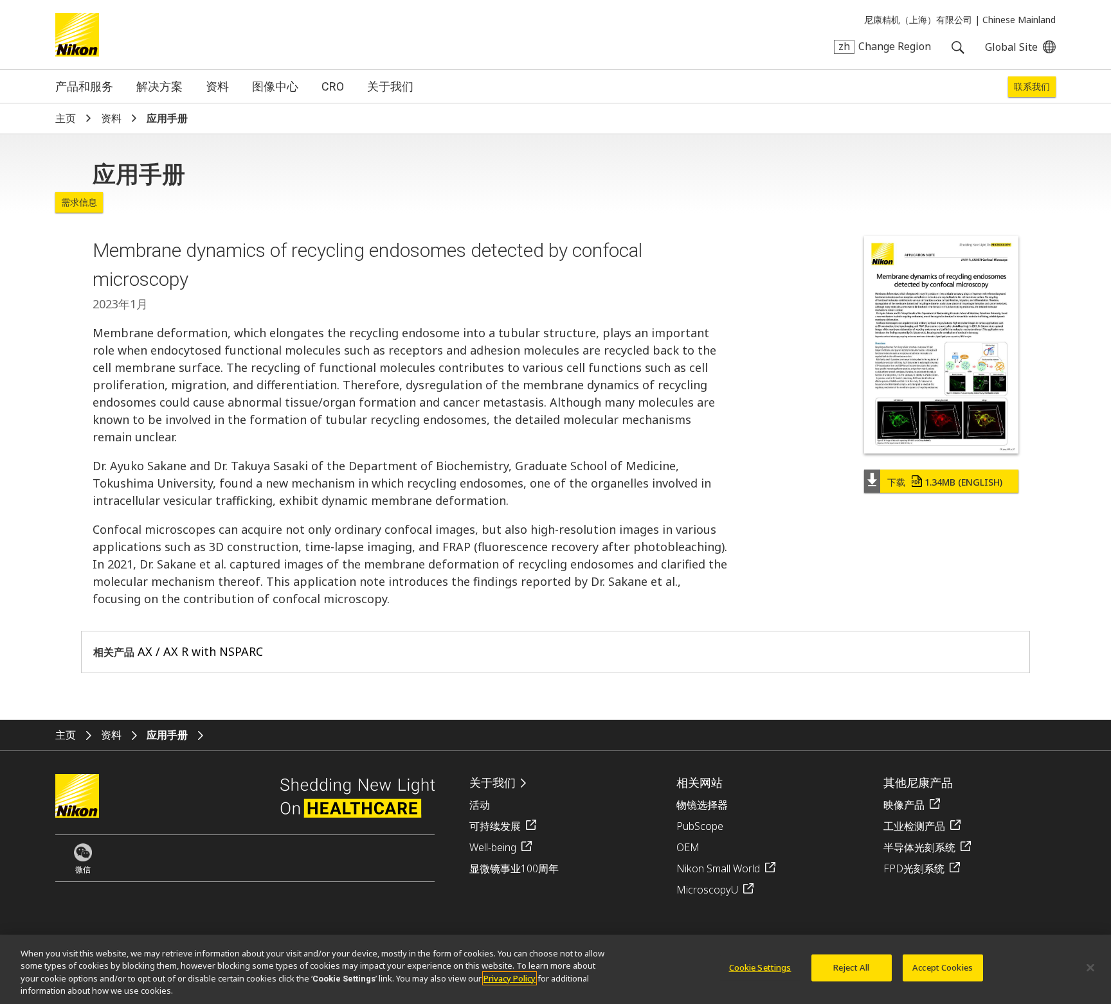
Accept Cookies (942, 967)
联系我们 (1032, 87)
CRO (332, 86)
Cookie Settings (760, 967)
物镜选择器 (702, 805)
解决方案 (159, 86)
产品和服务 (84, 86)
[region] (555, 969)
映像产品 (904, 805)
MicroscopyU (707, 890)
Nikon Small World (718, 868)
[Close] (1090, 967)
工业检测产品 (914, 826)
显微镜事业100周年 (514, 868)
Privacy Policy (509, 978)
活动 (479, 805)
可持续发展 (495, 826)
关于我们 (390, 86)
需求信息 (79, 202)
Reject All (851, 967)
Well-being (492, 847)
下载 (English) (944, 482)
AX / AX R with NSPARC (200, 651)
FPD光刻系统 (913, 868)
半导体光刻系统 (919, 847)
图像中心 (275, 86)
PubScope (699, 826)
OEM (688, 847)
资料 (217, 86)
